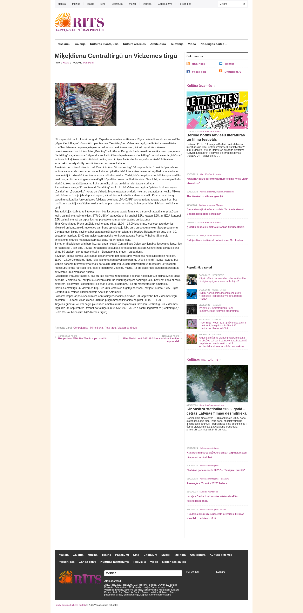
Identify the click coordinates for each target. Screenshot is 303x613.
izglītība (152, 585)
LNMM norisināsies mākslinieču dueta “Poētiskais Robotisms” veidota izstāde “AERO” (220, 296)
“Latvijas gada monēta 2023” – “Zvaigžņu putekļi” (216, 470)
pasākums (109, 594)
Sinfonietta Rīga (131, 594)
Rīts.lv (65, 62)
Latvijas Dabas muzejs (154, 587)
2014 (131, 587)
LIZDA (170, 587)
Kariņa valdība (150, 589)
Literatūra (117, 3)
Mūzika (76, 3)
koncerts (143, 585)
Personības (185, 3)
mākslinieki (164, 589)
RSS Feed (199, 63)
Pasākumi (63, 44)
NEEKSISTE (218, 275)
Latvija (138, 587)
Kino (103, 3)
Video (192, 44)
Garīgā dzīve (165, 3)
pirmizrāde (117, 592)
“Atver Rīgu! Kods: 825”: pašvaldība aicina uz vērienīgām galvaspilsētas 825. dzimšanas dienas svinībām (222, 325)
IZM (135, 585)
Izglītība (147, 3)
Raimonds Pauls (167, 592)
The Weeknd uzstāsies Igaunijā (205, 196)
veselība (138, 589)
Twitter (229, 63)
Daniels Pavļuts (141, 592)
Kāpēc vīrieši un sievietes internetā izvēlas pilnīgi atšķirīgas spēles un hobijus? (222, 280)
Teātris (90, 3)
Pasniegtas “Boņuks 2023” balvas (207, 483)
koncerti (128, 589)
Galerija (80, 44)
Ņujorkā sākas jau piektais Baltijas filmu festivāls (215, 227)
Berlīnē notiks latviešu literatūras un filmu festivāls (216, 137)
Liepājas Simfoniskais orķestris (155, 594)
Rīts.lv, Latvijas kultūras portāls (70, 605)
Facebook (199, 71)
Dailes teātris (121, 587)
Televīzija (176, 44)
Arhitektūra (158, 44)
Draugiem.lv (232, 71)
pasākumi (127, 585)
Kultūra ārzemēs (134, 44)
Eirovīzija (128, 592)
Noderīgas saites (212, 44)
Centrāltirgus (80, 327)
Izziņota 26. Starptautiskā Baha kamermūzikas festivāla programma (219, 309)
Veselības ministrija (113, 589)
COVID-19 (163, 585)
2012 (106, 585)
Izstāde (173, 585)
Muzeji (132, 3)
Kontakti (220, 571)
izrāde (119, 594)
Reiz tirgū (110, 327)
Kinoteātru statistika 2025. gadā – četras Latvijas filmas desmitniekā (217, 411)
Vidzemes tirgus (127, 327)
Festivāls (108, 587)
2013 (118, 585)
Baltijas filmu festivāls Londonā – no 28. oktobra (215, 240)
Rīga (112, 585)
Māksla (62, 3)
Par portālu (192, 571)
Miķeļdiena (96, 327)
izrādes (154, 592)
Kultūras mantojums (104, 44)
